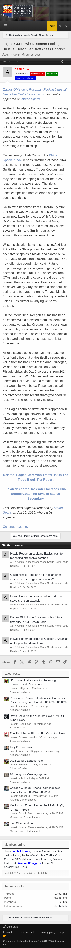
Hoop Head (41, 859)
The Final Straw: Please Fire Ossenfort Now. (37, 733)
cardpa (8, 855)
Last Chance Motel (21, 823)
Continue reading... (16, 526)
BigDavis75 (55, 859)
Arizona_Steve (55, 851)
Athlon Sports (30, 99)
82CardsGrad (11, 866)
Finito (24, 866)
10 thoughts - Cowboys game (28, 774)
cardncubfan (39, 851)
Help (61, 932)
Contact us (9, 932)
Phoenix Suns (18, 727)
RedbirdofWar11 (31, 855)
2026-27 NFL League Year (26, 760)
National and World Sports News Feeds (47, 562)
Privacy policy (48, 932)
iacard (16, 855)
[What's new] (60, 26)
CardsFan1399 (12, 859)
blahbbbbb (60, 905)
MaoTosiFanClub (50, 855)
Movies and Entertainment (25, 817)
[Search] (66, 26)
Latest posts (12, 673)
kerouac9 (47, 863)
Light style (12, 926)
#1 (67, 61)
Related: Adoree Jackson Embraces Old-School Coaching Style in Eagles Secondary (35, 493)
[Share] (61, 61)
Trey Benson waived (22, 747)
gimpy (7, 851)
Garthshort (10, 863)
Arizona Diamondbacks (23, 799)
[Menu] (5, 26)
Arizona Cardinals (20, 692)
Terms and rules (27, 932)
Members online (14, 844)
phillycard (27, 859)
